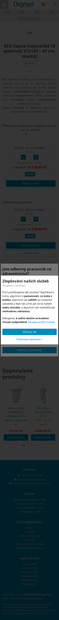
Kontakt (29, 532)
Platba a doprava (30, 536)
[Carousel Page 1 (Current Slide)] (26, 134)
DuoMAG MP (29, 580)
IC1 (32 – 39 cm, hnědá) (29, 211)
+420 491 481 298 (31, 475)
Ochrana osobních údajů (29, 544)
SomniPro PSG (29, 572)
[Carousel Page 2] (29, 134)
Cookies (29, 540)
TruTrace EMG (29, 568)
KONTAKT (29, 470)
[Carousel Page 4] (35, 445)
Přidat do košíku (31, 183)
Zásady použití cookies (41, 322)
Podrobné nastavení (28, 339)
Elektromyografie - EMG (29, 503)
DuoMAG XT (29, 584)
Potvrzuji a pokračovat (29, 350)
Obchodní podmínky (29, 548)
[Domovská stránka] (24, 4)
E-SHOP (30, 494)
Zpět (29, 32)
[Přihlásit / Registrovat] (4, 4)
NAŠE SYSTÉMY (29, 558)
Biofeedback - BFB (29, 511)
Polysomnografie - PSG (29, 507)
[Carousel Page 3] (33, 134)
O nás (29, 528)
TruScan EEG (29, 564)
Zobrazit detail (31, 253)
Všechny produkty (29, 18)
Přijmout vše (29, 331)
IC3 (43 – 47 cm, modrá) (29, 149)
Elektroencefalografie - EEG (29, 499)
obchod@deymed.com (31, 479)
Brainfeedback (29, 576)
